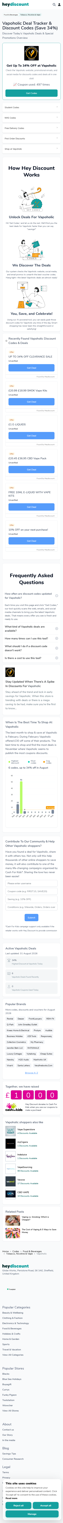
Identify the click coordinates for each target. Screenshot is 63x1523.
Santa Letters (24, 1065)
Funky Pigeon (9, 1394)
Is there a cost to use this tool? (23, 658)
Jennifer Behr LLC (15, 1047)
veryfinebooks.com (43, 1065)
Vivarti (10, 1065)
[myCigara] (10, 1144)
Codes (15, 1251)
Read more (11, 1498)
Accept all (45, 1505)
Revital (10, 1018)
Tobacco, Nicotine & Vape (30, 14)
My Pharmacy (37, 1042)
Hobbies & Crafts (11, 1333)
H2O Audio (23, 1059)
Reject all (18, 1505)
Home (5, 1251)
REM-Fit (50, 1018)
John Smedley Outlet (27, 1024)
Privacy (6, 1477)
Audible (48, 1030)
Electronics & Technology (15, 1323)
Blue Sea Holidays (11, 1378)
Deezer (21, 1018)
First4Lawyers (35, 1018)
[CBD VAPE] (10, 1194)
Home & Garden (10, 1338)
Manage (32, 1513)
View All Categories (12, 1354)
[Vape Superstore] (10, 1131)
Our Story (7, 1434)
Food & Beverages (11, 14)
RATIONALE (33, 1047)
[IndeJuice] (10, 1156)
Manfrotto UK (40, 1059)
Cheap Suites (46, 1053)
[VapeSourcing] (10, 1169)
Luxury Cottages (14, 1053)
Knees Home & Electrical (18, 1030)
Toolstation (8, 1400)
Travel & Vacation (11, 1349)
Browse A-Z (31, 1072)
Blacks (5, 1373)
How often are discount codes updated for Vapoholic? (28, 595)
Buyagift (6, 1384)
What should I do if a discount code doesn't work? (26, 648)
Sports (6, 1344)
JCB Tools (31, 1036)
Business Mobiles (15, 1036)
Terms (5, 1472)
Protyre (37, 1030)
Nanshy (10, 1059)
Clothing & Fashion (12, 1317)
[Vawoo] (10, 1181)
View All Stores (10, 1410)
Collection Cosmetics (16, 1042)
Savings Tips (9, 1453)
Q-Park (10, 1024)
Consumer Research (13, 1458)
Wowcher (7, 1405)
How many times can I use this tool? (26, 638)
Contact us (8, 1429)
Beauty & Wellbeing (12, 1312)
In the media (8, 1440)
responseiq (46, 1036)
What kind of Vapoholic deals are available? (25, 628)
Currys (5, 1389)
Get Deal (31, 367)
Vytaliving (31, 1053)
